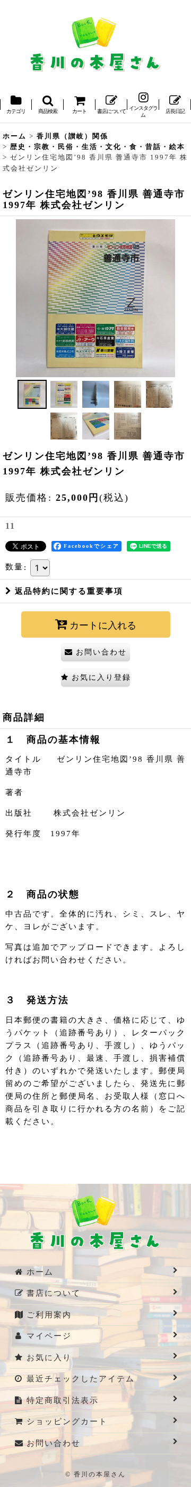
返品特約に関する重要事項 (69, 591)
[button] (48, 106)
